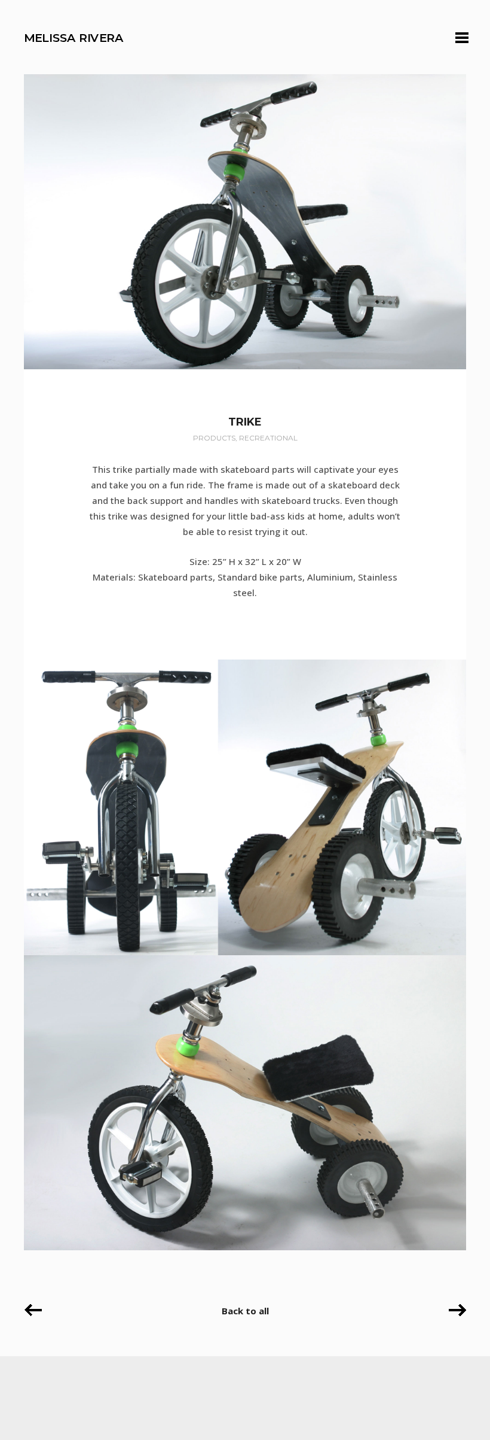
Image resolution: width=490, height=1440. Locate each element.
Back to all (245, 1311)
